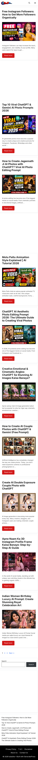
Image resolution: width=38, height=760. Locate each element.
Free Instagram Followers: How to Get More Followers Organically (18, 14)
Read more (8, 55)
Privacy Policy (11, 749)
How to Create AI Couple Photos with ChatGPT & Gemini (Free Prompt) (17, 429)
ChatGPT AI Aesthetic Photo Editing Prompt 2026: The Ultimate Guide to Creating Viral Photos (18, 316)
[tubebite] (6, 3)
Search (4, 661)
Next (11, 653)
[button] (29, 3)
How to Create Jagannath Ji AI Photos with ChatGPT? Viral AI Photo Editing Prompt (18, 166)
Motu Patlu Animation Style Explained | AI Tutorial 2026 (15, 260)
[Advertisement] (19, 81)
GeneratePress (29, 757)
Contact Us (24, 753)
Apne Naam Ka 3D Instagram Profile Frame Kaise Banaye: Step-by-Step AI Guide (17, 543)
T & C (20, 749)
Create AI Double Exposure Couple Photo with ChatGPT (18, 485)
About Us (14, 753)
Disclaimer (28, 749)
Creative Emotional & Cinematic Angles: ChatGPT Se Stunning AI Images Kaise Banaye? (17, 373)
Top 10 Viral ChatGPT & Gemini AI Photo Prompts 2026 (17, 107)
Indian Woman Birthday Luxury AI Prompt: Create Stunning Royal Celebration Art (17, 601)
